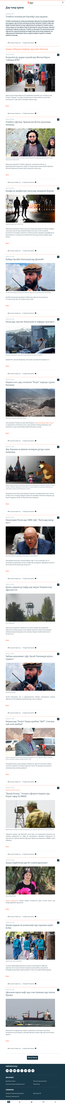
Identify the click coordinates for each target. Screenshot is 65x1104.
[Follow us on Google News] (7, 1070)
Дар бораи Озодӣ (10, 1081)
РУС (43, 1102)
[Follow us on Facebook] (10, 1070)
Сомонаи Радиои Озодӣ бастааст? (15, 1084)
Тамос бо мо (36, 1084)
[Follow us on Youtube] (14, 1070)
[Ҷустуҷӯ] (55, 1102)
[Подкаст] (32, 1070)
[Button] (14, 43)
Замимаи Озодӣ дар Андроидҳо (15, 1093)
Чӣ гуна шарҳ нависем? (40, 1081)
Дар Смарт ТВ (37, 1093)
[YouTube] (31, 1102)
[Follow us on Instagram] (18, 1070)
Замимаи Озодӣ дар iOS (12, 1096)
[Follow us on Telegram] (25, 1070)
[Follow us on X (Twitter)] (21, 1070)
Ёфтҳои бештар (32, 1057)
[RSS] (29, 1070)
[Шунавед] (19, 1102)
